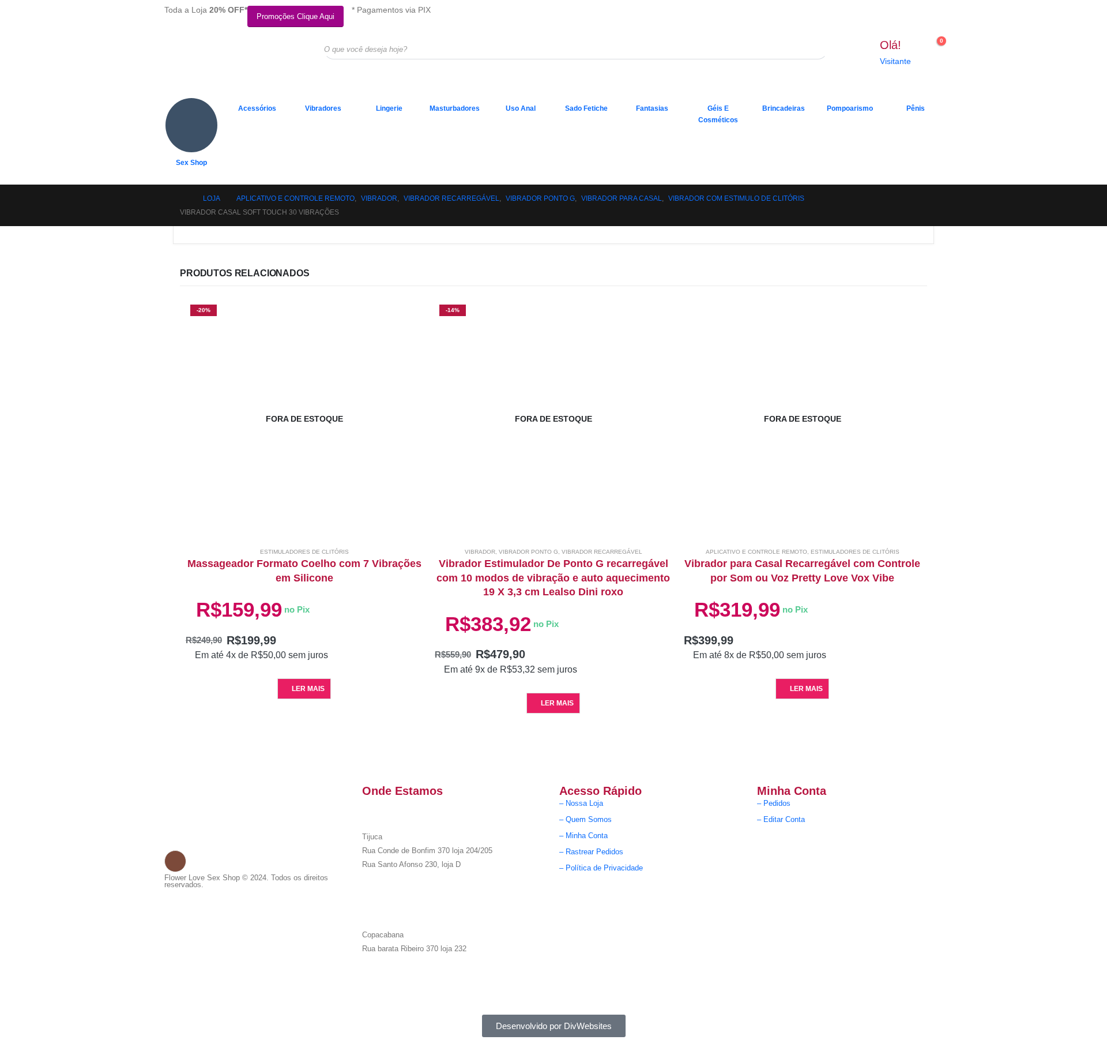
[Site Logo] (222, 58)
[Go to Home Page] (183, 198)
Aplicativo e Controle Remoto (756, 552)
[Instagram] (175, 861)
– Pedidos (773, 803)
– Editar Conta (781, 820)
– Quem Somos (585, 820)
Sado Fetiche (586, 108)
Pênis (915, 108)
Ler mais (308, 689)
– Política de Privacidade (601, 868)
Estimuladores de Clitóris (304, 552)
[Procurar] (811, 49)
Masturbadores (455, 108)
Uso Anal (521, 108)
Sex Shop (191, 163)
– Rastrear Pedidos (591, 852)
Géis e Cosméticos (718, 114)
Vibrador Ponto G (528, 552)
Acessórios (257, 108)
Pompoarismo (850, 108)
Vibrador (480, 552)
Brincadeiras (783, 108)
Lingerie (389, 108)
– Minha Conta (583, 836)
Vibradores (323, 108)
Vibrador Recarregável (602, 552)
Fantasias (652, 108)
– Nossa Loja (581, 803)
